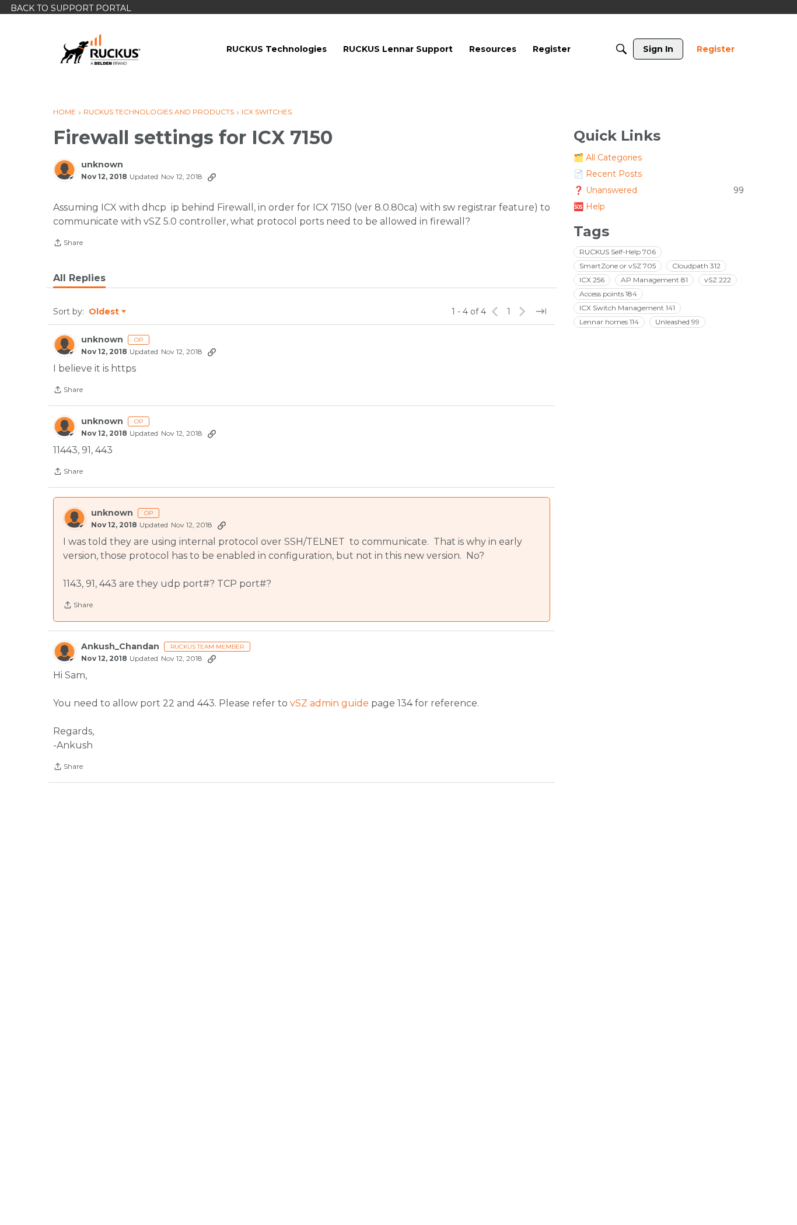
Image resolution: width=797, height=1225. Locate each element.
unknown (102, 165)
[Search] (621, 49)
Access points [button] (608, 293)
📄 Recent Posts (608, 174)
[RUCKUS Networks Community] (100, 49)
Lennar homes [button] (609, 321)
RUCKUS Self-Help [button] (617, 251)
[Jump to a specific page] (541, 311)
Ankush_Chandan (120, 647)
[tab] (79, 278)
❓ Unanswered (659, 190)
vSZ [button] (717, 279)
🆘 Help (589, 206)
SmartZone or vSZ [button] (617, 265)
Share (68, 244)
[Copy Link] (212, 177)
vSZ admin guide (329, 703)
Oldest (104, 312)
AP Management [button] (654, 279)
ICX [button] (591, 279)
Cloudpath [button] (696, 265)
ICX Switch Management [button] (627, 307)
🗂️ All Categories (608, 157)
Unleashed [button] (677, 321)
